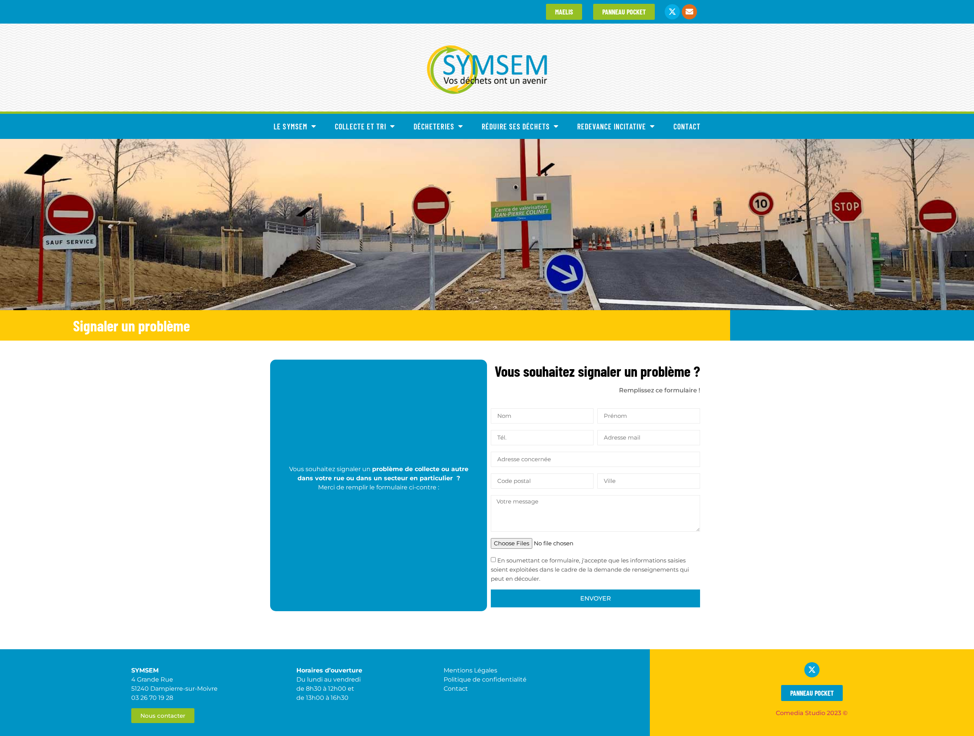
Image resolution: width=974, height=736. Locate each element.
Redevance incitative (611, 126)
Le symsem (290, 126)
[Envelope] (689, 11)
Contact (686, 126)
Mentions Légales (470, 670)
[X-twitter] (672, 11)
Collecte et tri (360, 126)
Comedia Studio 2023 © (812, 713)
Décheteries (434, 126)
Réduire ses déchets (516, 126)
